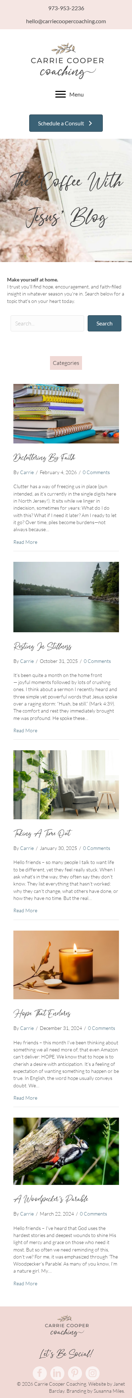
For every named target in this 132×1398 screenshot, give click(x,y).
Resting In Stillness (42, 646)
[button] (104, 323)
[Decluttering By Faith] (66, 413)
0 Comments (96, 472)
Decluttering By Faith (44, 458)
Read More (25, 542)
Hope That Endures (41, 1013)
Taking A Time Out (41, 833)
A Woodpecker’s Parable (50, 1199)
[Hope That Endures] (66, 964)
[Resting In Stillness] (66, 596)
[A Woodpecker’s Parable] (66, 1151)
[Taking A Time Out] (66, 784)
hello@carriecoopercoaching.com (66, 21)
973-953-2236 (66, 8)
